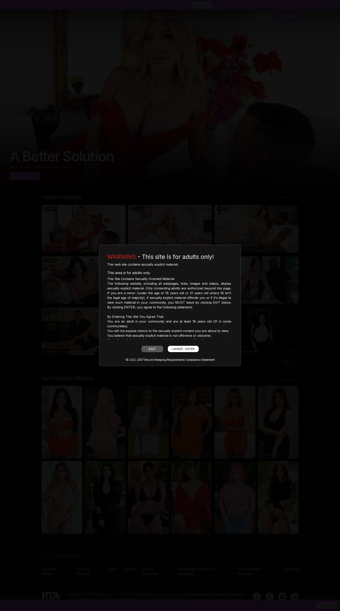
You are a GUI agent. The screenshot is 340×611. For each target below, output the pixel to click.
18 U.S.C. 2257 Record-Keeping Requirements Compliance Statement (170, 359)
